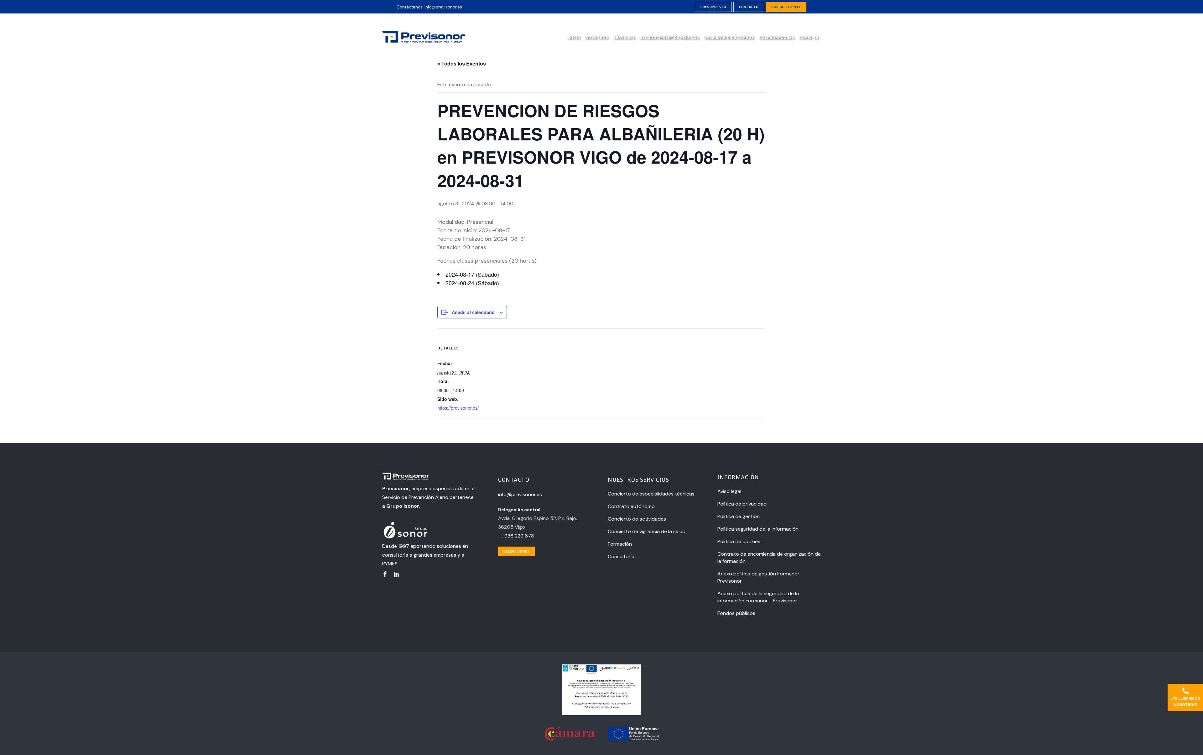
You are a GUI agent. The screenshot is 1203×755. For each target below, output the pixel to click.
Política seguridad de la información (758, 529)
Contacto (748, 6)
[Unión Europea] (633, 739)
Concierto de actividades (637, 519)
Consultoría (621, 556)
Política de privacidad (742, 504)
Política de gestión (738, 516)
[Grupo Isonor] (429, 530)
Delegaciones (516, 551)
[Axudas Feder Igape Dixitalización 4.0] (601, 713)
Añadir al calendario (473, 312)
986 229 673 (519, 535)
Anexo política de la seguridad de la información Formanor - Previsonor (758, 597)
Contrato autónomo (631, 506)
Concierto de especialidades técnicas (651, 493)
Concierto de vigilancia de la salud (646, 531)
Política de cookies (738, 541)
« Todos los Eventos (461, 63)
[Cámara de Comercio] (570, 739)
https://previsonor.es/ (458, 408)
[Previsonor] (429, 477)
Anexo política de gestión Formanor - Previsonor (760, 577)
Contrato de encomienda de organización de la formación (769, 557)
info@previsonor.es (443, 7)
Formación (620, 544)
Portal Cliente (786, 6)
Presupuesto (713, 6)
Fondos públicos (736, 613)
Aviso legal (729, 491)
